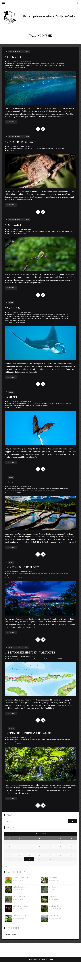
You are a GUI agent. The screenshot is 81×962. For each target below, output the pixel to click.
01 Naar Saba (54, 915)
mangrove (8, 405)
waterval (61, 65)
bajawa (14, 488)
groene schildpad (41, 63)
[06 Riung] (40, 428)
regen (31, 231)
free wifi (38, 488)
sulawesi (51, 65)
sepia (40, 65)
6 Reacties (9, 67)
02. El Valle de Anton (21, 896)
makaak (19, 148)
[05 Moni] (40, 513)
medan (13, 490)
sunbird (59, 231)
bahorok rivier (14, 739)
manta (61, 316)
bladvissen (19, 314)
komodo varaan (29, 316)
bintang (13, 63)
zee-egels (45, 405)
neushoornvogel (9, 65)
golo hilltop (39, 314)
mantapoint (8, 318)
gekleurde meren (51, 488)
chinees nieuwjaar (41, 739)
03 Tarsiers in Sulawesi (21, 142)
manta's (66, 316)
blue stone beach (44, 403)
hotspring (59, 488)
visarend (63, 318)
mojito (18, 318)
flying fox (62, 403)
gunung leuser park (52, 739)
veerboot (38, 148)
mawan (14, 318)
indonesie (49, 63)
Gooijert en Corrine (15, 51)
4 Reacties (61, 148)
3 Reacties (9, 322)
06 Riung (11, 397)
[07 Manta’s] (40, 343)
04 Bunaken (13, 57)
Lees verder (10, 122)
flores (34, 314)
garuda (43, 488)
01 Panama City (55, 896)
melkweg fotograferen (17, 405)
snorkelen (45, 65)
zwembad (70, 231)
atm (13, 403)
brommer (18, 63)
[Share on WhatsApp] (43, 129)
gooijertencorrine (20, 659)
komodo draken (19, 316)
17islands (9, 403)
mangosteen (55, 316)
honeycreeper (58, 314)
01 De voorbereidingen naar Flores (30, 652)
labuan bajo (37, 316)
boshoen (24, 314)
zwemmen (22, 320)
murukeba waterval (24, 490)
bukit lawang (31, 739)
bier (8, 231)
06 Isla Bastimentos (20, 877)
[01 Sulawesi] (40, 254)
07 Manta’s (12, 308)
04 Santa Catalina (19, 887)
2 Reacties (9, 744)
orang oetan (18, 65)
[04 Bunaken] (40, 88)
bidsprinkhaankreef (20, 403)
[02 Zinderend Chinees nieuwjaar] (40, 764)
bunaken (24, 63)
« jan (5, 866)
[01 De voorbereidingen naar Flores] (40, 679)
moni (16, 490)
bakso (8, 573)
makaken (67, 739)
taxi (44, 490)
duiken (33, 63)
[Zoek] (72, 821)
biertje (8, 63)
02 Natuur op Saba (20, 915)
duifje (29, 63)
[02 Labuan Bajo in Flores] (40, 598)
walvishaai (44, 148)
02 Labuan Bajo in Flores (22, 567)
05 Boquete (53, 877)
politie (37, 318)
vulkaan (47, 490)
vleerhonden (38, 405)
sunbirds (57, 318)
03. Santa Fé (53, 887)
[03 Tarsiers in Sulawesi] (40, 171)
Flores (11, 303)
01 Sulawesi (13, 225)
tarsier (29, 148)
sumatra (13, 576)
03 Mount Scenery (56, 906)
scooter (65, 573)
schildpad (35, 65)
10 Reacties (10, 233)
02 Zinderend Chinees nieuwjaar (28, 733)
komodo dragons (9, 316)
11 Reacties (10, 408)
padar (33, 318)
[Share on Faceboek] (38, 129)
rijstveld (36, 231)
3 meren (9, 488)
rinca (41, 318)
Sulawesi (26, 51)
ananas (8, 148)
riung (26, 405)
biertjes (16, 231)
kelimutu (7, 490)
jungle (54, 63)
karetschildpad (61, 63)
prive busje (33, 490)
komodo (45, 573)
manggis (49, 316)
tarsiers (56, 65)
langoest (43, 316)
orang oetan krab (27, 65)
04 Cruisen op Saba (20, 906)
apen (8, 739)
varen (33, 148)
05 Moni (10, 482)
